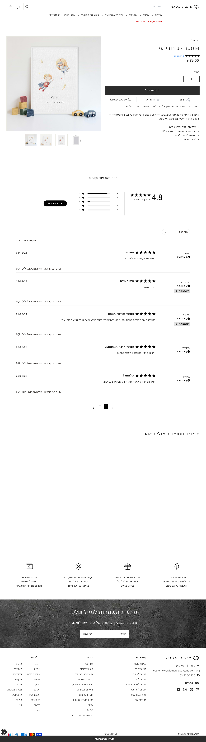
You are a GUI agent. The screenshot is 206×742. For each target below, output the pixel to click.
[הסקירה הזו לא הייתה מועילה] (19, 269)
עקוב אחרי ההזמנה (84, 674)
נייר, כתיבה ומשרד (113, 15)
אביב (37, 664)
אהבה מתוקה (33, 674)
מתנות (145, 15)
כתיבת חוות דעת (55, 203)
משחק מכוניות (14, 689)
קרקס (19, 664)
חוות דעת (150, 99)
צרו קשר (89, 664)
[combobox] (93, 6)
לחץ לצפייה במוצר (183, 496)
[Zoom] (54, 84)
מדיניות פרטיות (85, 679)
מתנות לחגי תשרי (137, 689)
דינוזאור (36, 689)
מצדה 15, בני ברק (185, 666)
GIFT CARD (55, 15)
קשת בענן (35, 700)
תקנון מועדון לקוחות (83, 700)
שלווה (37, 669)
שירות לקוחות (86, 669)
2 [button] (100, 406)
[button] (103, 739)
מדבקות (132, 15)
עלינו (90, 705)
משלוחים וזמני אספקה (82, 684)
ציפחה (37, 679)
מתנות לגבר (140, 669)
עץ (20, 705)
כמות (196, 72)
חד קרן (36, 684)
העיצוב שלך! (140, 664)
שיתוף (181, 99)
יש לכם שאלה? (118, 99)
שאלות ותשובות (85, 689)
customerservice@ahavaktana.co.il (180, 671)
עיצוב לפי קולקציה (89, 15)
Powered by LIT (111, 733)
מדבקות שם (140, 700)
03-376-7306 (187, 675)
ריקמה (37, 705)
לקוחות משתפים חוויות (82, 715)
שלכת (19, 700)
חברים (19, 684)
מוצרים (158, 15)
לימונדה (18, 669)
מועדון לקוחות (86, 695)
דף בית (196, 40)
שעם (38, 710)
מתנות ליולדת (139, 679)
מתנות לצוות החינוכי (136, 684)
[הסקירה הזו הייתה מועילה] (24, 269)
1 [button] (106, 406)
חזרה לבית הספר (138, 695)
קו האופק (17, 695)
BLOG (90, 710)
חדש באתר (69, 15)
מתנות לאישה (139, 674)
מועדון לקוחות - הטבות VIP (149, 21)
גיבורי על (17, 674)
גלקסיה (18, 679)
